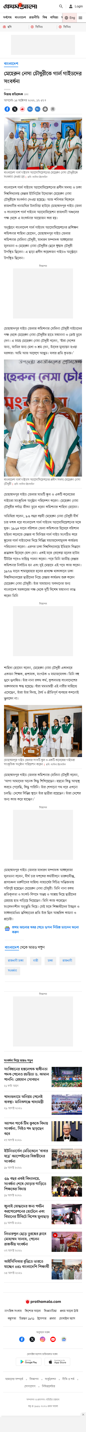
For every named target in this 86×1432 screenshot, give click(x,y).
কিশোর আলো (33, 1311)
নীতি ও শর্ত (68, 1379)
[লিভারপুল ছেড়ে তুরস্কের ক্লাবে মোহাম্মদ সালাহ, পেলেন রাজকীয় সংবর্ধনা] (67, 1242)
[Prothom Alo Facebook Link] (24, 1340)
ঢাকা (50, 961)
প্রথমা (53, 1319)
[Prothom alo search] (61, 6)
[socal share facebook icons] (8, 111)
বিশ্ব (45, 17)
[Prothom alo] (20, 6)
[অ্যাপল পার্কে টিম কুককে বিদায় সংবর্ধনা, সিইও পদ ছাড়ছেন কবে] (67, 1131)
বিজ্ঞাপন (34, 1379)
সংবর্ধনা (12, 971)
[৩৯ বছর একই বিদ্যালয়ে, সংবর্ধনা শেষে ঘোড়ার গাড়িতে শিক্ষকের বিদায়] (67, 1187)
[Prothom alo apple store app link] (57, 1362)
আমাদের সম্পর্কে (14, 1379)
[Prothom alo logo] (43, 1302)
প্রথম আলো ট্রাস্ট (69, 1311)
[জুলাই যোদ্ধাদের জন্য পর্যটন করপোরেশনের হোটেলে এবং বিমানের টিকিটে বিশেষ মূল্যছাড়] (67, 1214)
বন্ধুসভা (12, 1319)
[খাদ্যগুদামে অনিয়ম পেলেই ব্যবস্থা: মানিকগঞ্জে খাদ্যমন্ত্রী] (67, 1105)
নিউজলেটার (48, 1386)
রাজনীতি (34, 17)
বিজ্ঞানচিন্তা (50, 1311)
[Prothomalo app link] (28, 1362)
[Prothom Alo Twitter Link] (34, 1340)
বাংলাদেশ (20, 17)
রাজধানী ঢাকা (16, 961)
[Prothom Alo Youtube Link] (55, 1340)
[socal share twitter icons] (15, 111)
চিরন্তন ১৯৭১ (26, 1319)
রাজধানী (67, 961)
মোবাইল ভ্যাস (67, 1319)
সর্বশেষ (7, 17)
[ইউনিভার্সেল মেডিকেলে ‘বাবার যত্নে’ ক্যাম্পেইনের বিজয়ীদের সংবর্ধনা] (67, 1159)
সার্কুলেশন (50, 1379)
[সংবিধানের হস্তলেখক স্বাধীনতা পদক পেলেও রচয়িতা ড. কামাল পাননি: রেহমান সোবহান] (67, 1077)
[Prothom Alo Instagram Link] (44, 1340)
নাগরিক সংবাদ (13, 1311)
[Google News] (63, 1340)
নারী (35, 961)
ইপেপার (41, 1319)
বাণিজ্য (54, 17)
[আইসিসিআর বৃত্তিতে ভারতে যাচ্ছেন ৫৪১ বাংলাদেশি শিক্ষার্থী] (67, 1269)
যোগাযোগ (30, 1386)
